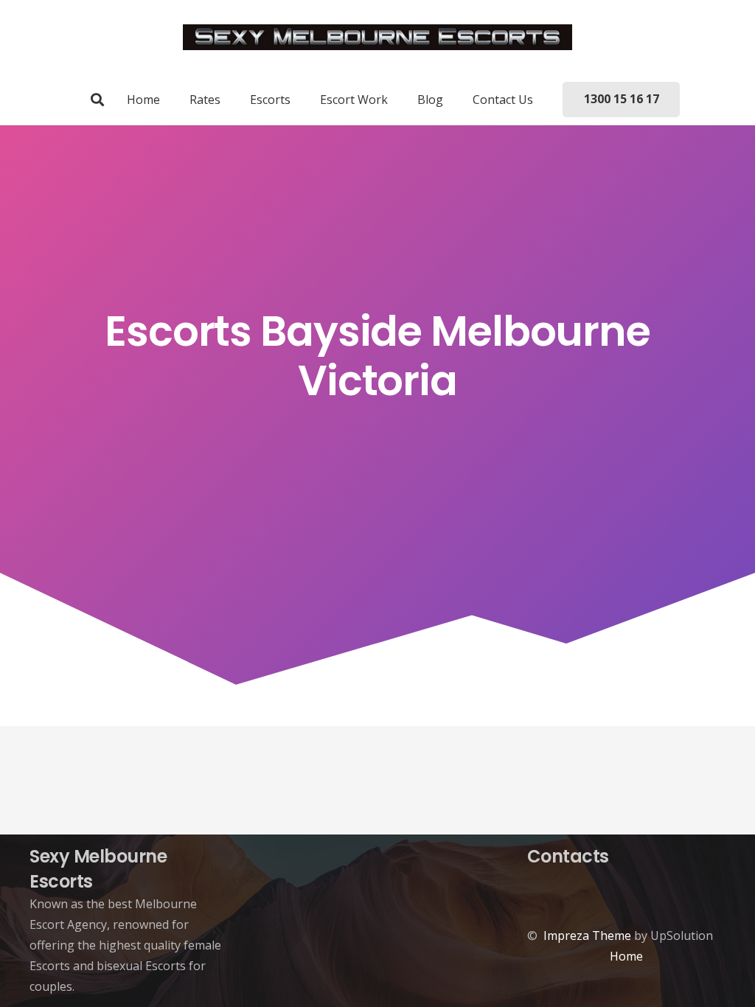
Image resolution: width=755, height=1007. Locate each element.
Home (626, 956)
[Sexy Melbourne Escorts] (377, 37)
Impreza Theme (587, 935)
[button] (97, 99)
